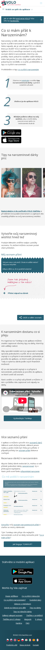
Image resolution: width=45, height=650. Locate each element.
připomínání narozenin (30, 471)
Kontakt (36, 645)
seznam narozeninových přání (26, 524)
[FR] (37, 640)
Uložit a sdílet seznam (32, 317)
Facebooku (14, 21)
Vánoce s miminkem (22, 604)
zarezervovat (28, 466)
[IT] (30, 640)
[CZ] (7, 640)
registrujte (25, 80)
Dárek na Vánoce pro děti (15, 607)
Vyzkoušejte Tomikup (22, 418)
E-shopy (38, 619)
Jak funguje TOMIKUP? (22, 544)
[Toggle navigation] (41, 3)
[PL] (22, 640)
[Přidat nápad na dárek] (24, 293)
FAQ (27, 623)
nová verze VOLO (23, 18)
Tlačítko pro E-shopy (11, 619)
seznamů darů (36, 442)
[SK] (11, 640)
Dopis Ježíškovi (11, 596)
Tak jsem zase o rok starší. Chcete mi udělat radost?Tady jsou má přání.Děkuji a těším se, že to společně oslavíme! (20, 265)
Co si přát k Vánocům (31, 596)
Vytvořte (5, 524)
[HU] (26, 640)
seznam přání (24, 450)
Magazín (27, 619)
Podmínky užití (11, 645)
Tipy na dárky (35, 607)
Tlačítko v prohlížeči (34, 615)
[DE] (19, 640)
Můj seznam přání (11, 254)
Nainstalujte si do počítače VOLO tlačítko (20, 211)
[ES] (33, 640)
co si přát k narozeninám (28, 69)
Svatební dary (35, 600)
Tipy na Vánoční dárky (22, 611)
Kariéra (19, 623)
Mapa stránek (25, 645)
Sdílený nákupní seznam (12, 615)
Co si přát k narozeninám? (15, 600)
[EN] (15, 640)
